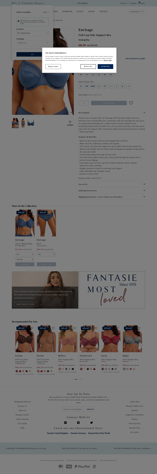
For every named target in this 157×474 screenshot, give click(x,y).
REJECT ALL (88, 66)
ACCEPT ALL (105, 66)
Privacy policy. (108, 60)
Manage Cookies (53, 66)
